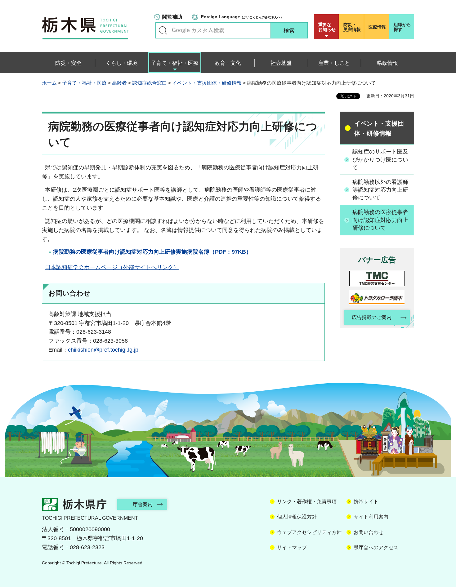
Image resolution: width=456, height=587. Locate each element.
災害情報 (352, 27)
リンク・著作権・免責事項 (307, 501)
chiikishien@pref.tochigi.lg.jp (103, 350)
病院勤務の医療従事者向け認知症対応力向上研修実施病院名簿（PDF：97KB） (152, 252)
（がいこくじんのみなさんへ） (242, 16)
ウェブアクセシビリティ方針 (309, 532)
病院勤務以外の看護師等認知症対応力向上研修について (380, 190)
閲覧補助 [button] (172, 17)
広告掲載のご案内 (371, 317)
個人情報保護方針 (297, 516)
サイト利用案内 (371, 516)
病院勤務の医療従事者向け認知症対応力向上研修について (380, 220)
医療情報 (377, 26)
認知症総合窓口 (149, 83)
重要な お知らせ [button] (327, 27)
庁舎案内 (143, 504)
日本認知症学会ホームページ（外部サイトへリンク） (112, 267)
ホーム (49, 83)
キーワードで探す (163, 30)
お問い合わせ (368, 532)
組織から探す (402, 27)
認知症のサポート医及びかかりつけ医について (380, 159)
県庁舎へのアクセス (376, 547)
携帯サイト (366, 501)
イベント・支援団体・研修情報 (207, 83)
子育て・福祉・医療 (84, 83)
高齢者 (119, 83)
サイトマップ (292, 547)
